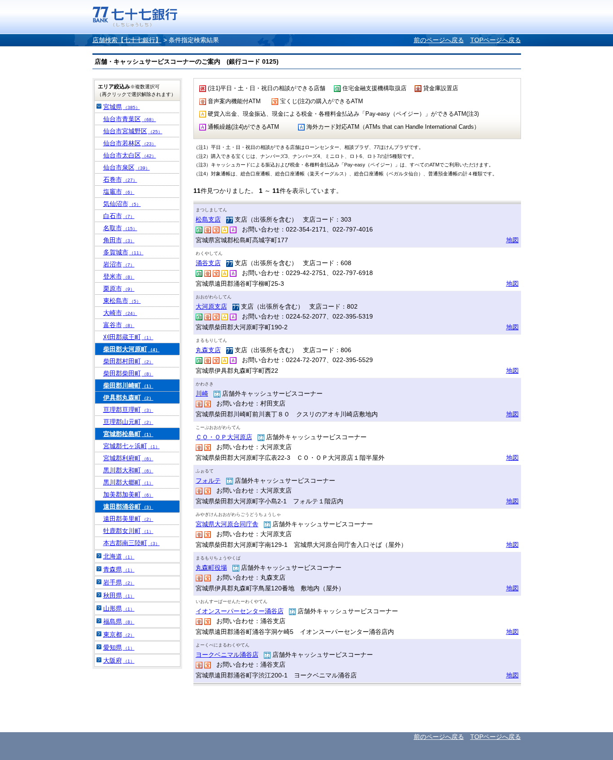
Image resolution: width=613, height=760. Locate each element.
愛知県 (119, 647)
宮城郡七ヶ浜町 (131, 446)
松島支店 (208, 219)
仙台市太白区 (129, 155)
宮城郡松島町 (128, 433)
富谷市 (119, 324)
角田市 (119, 240)
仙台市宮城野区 (132, 131)
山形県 (119, 608)
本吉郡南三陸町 (131, 542)
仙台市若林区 (129, 143)
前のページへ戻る (439, 40)
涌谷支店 (208, 262)
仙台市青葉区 (129, 118)
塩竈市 (119, 191)
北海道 (119, 556)
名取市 (120, 227)
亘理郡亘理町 (128, 409)
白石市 (119, 215)
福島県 (119, 621)
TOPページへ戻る (495, 40)
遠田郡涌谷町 (128, 506)
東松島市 (122, 300)
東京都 (119, 634)
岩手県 (119, 582)
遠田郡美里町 (128, 518)
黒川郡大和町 (128, 470)
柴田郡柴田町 (128, 373)
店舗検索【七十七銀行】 (127, 40)
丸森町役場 (211, 567)
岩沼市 (119, 264)
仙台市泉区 (126, 167)
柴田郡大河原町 (131, 349)
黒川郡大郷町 (128, 482)
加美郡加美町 (128, 494)
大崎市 (120, 312)
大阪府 (119, 660)
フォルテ (208, 480)
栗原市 (119, 288)
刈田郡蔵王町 (128, 337)
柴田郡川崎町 (128, 385)
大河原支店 (211, 306)
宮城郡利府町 (128, 458)
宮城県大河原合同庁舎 (227, 524)
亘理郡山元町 (128, 421)
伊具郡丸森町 (128, 397)
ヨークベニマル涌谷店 (227, 654)
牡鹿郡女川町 (128, 530)
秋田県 (119, 595)
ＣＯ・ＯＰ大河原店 (224, 437)
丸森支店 (208, 350)
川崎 (202, 393)
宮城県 (121, 106)
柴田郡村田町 (128, 361)
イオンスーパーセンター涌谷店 (240, 611)
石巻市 (120, 179)
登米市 (119, 276)
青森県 (119, 569)
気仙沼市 (122, 203)
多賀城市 (123, 252)
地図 (512, 240)
